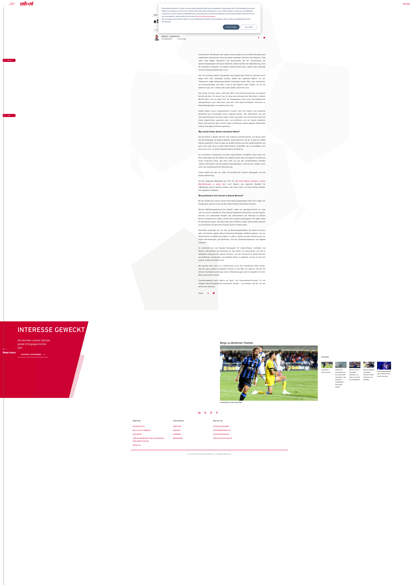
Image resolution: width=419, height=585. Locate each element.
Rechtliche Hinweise (142, 430)
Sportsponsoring (221, 426)
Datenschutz (139, 426)
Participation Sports (222, 438)
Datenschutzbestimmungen (205, 16)
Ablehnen (249, 27)
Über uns (177, 426)
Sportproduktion (221, 434)
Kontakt (406, 4)
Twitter (264, 38)
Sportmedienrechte (222, 430)
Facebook (259, 38)
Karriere (177, 434)
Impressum (177, 438)
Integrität (137, 434)
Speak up (137, 445)
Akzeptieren (231, 27)
